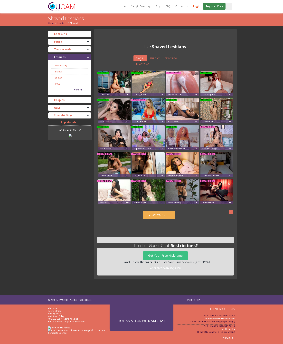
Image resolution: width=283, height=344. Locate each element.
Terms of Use (54, 310)
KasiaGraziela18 (216, 175)
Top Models (68, 122)
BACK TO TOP (193, 299)
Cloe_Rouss (148, 121)
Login (196, 6)
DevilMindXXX (182, 94)
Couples (59, 100)
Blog (158, 6)
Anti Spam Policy (56, 316)
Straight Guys (62, 115)
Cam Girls (60, 34)
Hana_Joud (148, 94)
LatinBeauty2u (228, 328)
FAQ (168, 6)
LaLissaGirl (148, 175)
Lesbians (61, 23)
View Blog (228, 337)
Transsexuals (62, 49)
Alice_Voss (114, 121)
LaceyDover (114, 175)
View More (157, 215)
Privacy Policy (55, 313)
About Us (52, 308)
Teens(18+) (60, 65)
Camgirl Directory (140, 6)
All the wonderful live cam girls (220, 318)
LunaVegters (216, 94)
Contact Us (181, 6)
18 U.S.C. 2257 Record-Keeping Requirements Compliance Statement (66, 320)
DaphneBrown (182, 175)
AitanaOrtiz (114, 148)
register (121, 37)
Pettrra (114, 202)
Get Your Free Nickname (165, 255)
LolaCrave (114, 94)
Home (122, 6)
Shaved (58, 77)
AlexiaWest (182, 121)
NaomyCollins (216, 121)
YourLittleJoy (182, 202)
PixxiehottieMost (182, 148)
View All (78, 89)
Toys (57, 83)
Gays (56, 107)
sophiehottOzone (148, 148)
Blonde (58, 71)
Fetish (57, 41)
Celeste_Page (216, 148)
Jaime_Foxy (148, 202)
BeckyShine (216, 202)
